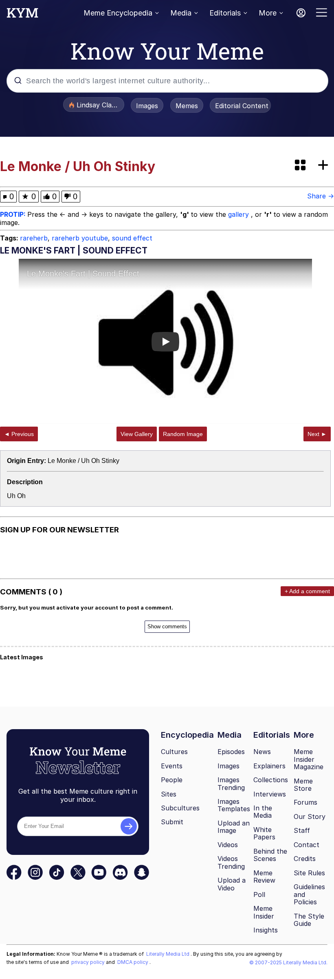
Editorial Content (241, 106)
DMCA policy (133, 962)
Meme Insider (263, 912)
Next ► (317, 434)
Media (180, 13)
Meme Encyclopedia (117, 13)
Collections (270, 779)
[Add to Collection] (324, 165)
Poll (259, 894)
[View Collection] (301, 165)
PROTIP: (13, 214)
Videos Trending (231, 862)
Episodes (231, 751)
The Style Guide (309, 920)
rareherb (34, 238)
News (262, 751)
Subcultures (180, 808)
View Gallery (137, 434)
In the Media (262, 811)
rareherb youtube (80, 238)
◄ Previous (19, 434)
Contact (306, 844)
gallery (239, 214)
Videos (228, 844)
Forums (305, 802)
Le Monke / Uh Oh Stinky (83, 460)
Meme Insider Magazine (308, 759)
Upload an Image (234, 826)
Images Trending (231, 783)
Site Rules (309, 873)
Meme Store (303, 784)
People (171, 779)
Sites (168, 794)
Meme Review (264, 876)
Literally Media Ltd (168, 954)
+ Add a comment (307, 591)
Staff (302, 830)
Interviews (269, 794)
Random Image (183, 434)
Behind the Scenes (270, 855)
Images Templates (234, 805)
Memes (187, 106)
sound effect (132, 238)
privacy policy (88, 962)
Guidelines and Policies (309, 894)
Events (171, 766)
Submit (172, 821)
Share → (320, 196)
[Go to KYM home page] (22, 15)
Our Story (309, 816)
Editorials (225, 13)
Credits (305, 858)
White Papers (264, 833)
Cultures (174, 751)
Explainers (269, 766)
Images (147, 106)
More (268, 13)
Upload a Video (232, 884)
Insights (265, 930)
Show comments (167, 626)
